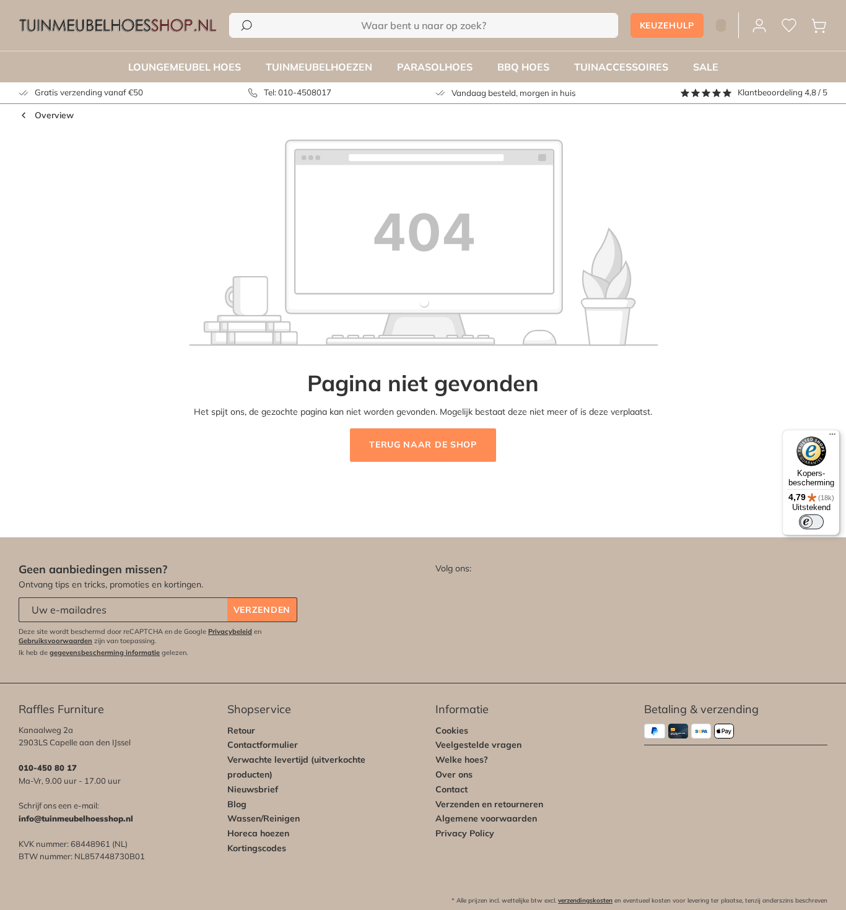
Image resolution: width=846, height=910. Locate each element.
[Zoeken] (246, 25)
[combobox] (423, 25)
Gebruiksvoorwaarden (55, 640)
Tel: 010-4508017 (297, 92)
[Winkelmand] (818, 26)
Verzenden (261, 609)
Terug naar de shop (423, 444)
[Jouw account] (759, 26)
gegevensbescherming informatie (105, 652)
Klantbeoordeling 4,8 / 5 (782, 92)
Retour (241, 730)
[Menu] (832, 437)
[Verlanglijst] (789, 26)
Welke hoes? (461, 759)
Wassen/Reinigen (263, 818)
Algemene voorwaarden (486, 818)
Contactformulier (262, 744)
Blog (236, 804)
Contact (451, 789)
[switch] (811, 521)
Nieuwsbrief (252, 789)
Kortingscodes (256, 848)
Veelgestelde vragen (478, 744)
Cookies (451, 730)
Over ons (454, 774)
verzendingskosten (585, 900)
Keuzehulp (667, 25)
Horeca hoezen (258, 833)
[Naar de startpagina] (118, 25)
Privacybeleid (230, 631)
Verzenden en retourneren (489, 804)
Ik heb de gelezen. (103, 652)
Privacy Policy (464, 833)
